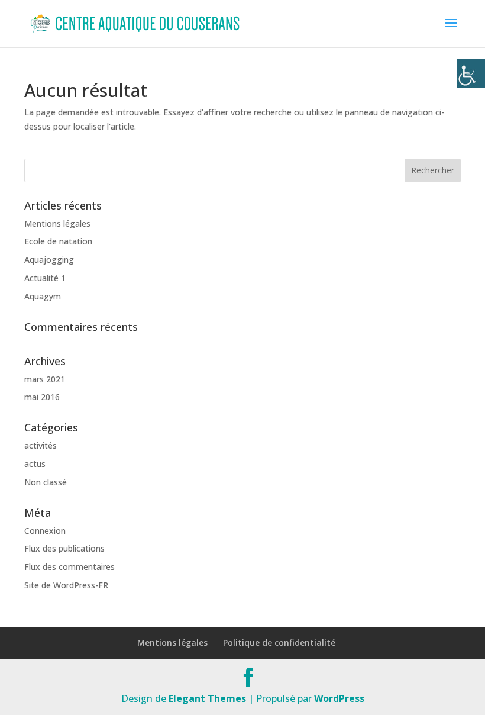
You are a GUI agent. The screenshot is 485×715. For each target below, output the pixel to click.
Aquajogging (49, 259)
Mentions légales (57, 223)
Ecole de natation (58, 241)
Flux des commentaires (69, 566)
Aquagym (42, 296)
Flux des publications (64, 548)
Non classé (45, 482)
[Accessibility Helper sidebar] (471, 73)
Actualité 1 (45, 278)
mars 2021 (44, 379)
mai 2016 (42, 396)
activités (40, 445)
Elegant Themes (207, 698)
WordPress (339, 698)
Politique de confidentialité (279, 642)
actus (35, 463)
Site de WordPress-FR (66, 585)
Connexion (45, 530)
